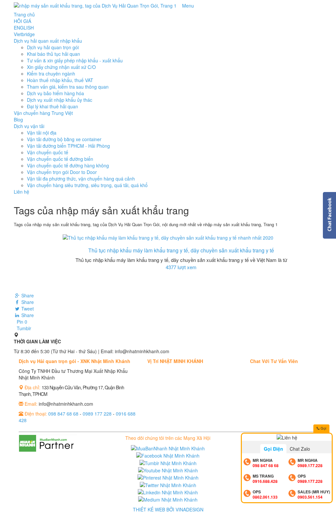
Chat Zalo (300, 448)
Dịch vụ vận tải (29, 126)
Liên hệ (21, 191)
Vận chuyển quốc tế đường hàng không (68, 165)
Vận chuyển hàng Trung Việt (43, 113)
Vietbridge (24, 34)
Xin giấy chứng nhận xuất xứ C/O (61, 67)
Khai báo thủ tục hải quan (53, 54)
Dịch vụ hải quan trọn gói (53, 47)
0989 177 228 (97, 413)
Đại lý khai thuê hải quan (52, 106)
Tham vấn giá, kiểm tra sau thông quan (68, 86)
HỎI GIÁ (22, 21)
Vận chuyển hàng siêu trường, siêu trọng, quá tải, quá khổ (87, 185)
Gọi (323, 428)
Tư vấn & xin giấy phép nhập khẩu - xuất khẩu (75, 60)
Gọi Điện (273, 448)
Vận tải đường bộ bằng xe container (64, 139)
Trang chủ (24, 14)
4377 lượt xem (181, 267)
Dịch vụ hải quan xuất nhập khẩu (48, 40)
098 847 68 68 (63, 413)
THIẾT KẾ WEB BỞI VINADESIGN (168, 509)
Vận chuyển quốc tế (47, 152)
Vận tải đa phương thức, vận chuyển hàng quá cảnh (81, 178)
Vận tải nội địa (41, 132)
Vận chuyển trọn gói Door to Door (62, 172)
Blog (18, 119)
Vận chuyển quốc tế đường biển (60, 159)
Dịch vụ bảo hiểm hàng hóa (55, 93)
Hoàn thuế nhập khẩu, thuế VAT (60, 80)
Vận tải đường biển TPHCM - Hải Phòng (68, 145)
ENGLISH (24, 27)
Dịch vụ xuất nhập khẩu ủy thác (59, 100)
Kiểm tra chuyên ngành (51, 73)
